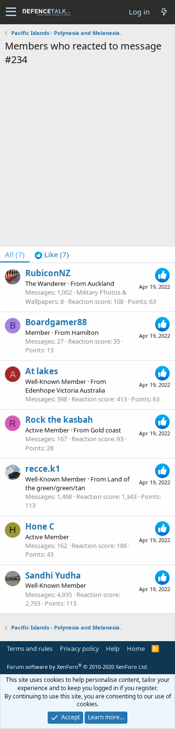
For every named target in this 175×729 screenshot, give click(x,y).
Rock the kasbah (59, 419)
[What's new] (164, 12)
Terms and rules (29, 648)
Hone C (39, 526)
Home (136, 648)
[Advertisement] (87, 158)
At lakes (41, 371)
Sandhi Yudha (53, 575)
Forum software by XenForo (77, 666)
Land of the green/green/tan (77, 483)
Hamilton (85, 332)
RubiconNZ (47, 273)
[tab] (52, 255)
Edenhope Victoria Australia (65, 390)
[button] (11, 12)
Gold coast (105, 430)
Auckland (101, 283)
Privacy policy (79, 648)
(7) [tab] (15, 254)
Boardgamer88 (56, 322)
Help (113, 648)
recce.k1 (42, 468)
